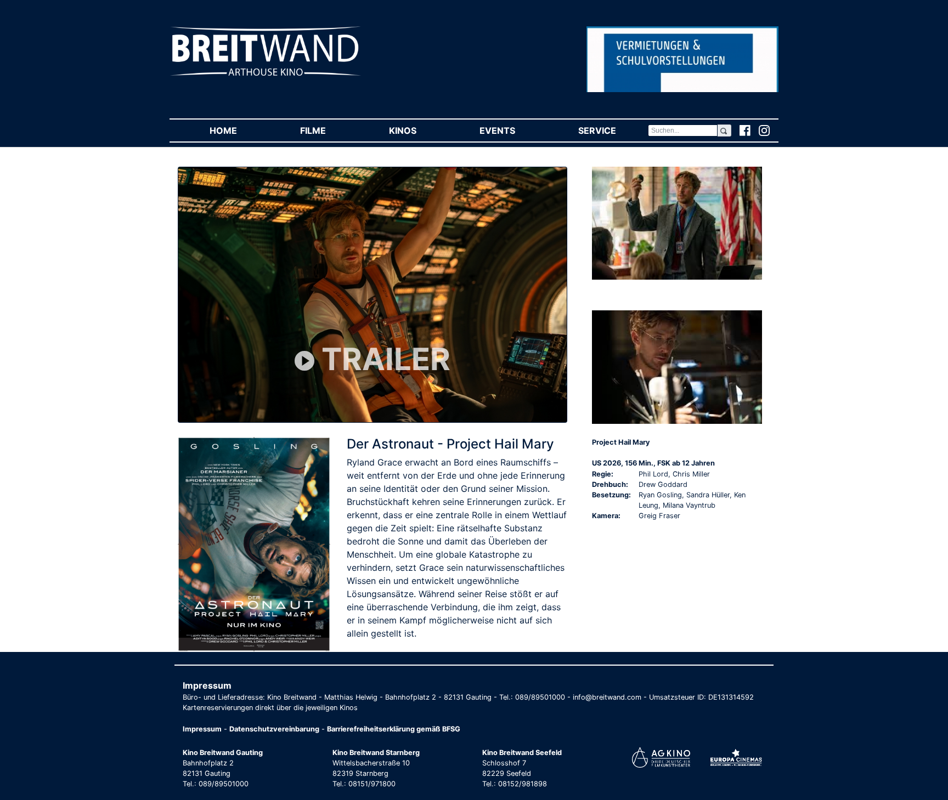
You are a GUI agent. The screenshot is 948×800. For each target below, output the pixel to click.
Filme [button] (328, 130)
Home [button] (239, 130)
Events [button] (512, 130)
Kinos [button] (418, 130)
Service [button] (612, 130)
